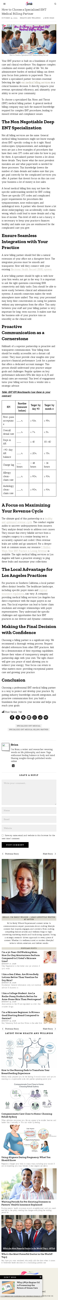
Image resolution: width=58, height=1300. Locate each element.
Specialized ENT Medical (29, 726)
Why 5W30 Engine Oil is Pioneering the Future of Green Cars (28, 1285)
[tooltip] (12, 717)
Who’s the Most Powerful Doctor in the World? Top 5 (27, 1255)
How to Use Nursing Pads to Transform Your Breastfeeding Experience (25, 1071)
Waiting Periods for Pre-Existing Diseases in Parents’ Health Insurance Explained (26, 1203)
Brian (14, 744)
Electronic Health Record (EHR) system (31, 269)
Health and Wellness (30, 18)
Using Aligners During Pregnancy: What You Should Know (25, 1159)
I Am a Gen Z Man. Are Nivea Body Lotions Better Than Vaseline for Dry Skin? (20, 977)
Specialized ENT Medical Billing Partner (28, 730)
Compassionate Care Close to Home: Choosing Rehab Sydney (26, 1115)
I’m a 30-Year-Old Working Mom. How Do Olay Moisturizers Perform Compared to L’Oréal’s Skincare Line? (21, 957)
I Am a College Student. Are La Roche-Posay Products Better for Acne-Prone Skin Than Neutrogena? (21, 996)
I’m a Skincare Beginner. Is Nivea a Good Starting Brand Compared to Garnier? (21, 1015)
